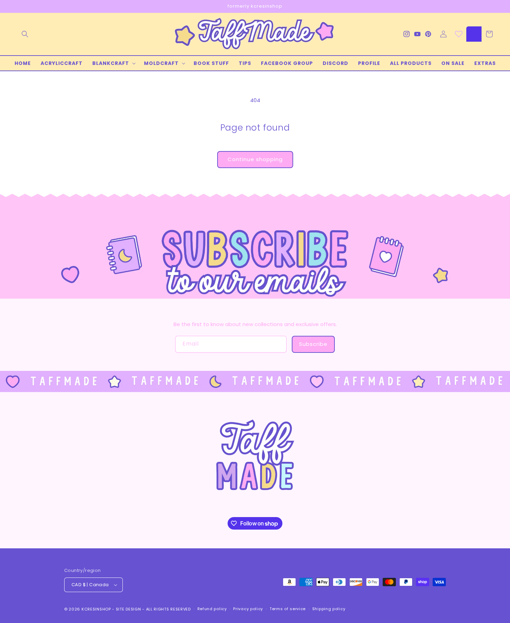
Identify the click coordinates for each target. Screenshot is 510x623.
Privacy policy (248, 609)
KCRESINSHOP (96, 609)
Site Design (128, 609)
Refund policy (212, 609)
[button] (25, 34)
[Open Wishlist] (458, 34)
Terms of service (288, 609)
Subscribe (313, 344)
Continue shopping (255, 159)
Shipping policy (329, 609)
